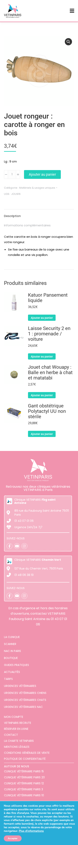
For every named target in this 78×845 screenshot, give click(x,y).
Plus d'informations (31, 831)
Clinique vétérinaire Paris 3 (23, 789)
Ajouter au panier (42, 174)
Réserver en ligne (16, 729)
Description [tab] (12, 216)
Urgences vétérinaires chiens (25, 693)
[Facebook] (9, 546)
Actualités (12, 672)
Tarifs (8, 679)
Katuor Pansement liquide (48, 297)
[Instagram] (24, 546)
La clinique (12, 637)
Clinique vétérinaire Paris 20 (24, 777)
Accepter (13, 838)
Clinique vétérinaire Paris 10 (24, 795)
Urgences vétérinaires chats (25, 700)
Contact (11, 735)
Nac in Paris (12, 651)
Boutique (11, 658)
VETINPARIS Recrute (17, 723)
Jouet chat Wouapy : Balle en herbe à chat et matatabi (50, 373)
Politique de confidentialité (25, 759)
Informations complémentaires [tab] (27, 225)
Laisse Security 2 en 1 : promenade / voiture (49, 334)
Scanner (10, 644)
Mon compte (13, 717)
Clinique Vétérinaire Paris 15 (24, 771)
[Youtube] (17, 546)
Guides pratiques (16, 665)
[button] (68, 41)
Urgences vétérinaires (20, 686)
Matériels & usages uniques (37, 188)
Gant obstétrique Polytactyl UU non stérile (47, 411)
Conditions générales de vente (27, 753)
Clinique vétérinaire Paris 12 (24, 783)
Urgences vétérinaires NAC (23, 707)
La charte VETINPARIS (19, 741)
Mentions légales (16, 747)
